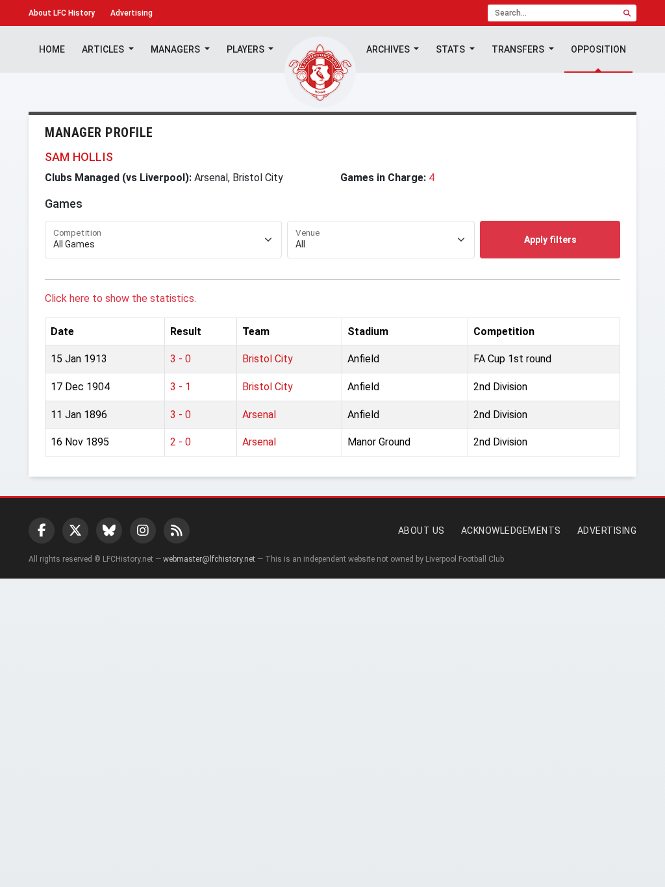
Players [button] (246, 49)
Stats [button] (451, 49)
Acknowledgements (511, 530)
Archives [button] (389, 49)
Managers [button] (176, 49)
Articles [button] (104, 49)
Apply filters (550, 239)
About (62, 13)
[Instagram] (143, 530)
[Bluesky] (109, 530)
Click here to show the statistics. (120, 298)
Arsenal (259, 414)
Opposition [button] (598, 49)
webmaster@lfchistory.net (209, 559)
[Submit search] (627, 13)
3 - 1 (180, 387)
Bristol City (267, 359)
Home (52, 49)
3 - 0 (180, 359)
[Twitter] (75, 530)
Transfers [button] (519, 49)
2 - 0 (180, 442)
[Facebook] (42, 530)
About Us (421, 530)
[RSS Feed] (177, 530)
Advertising (131, 13)
